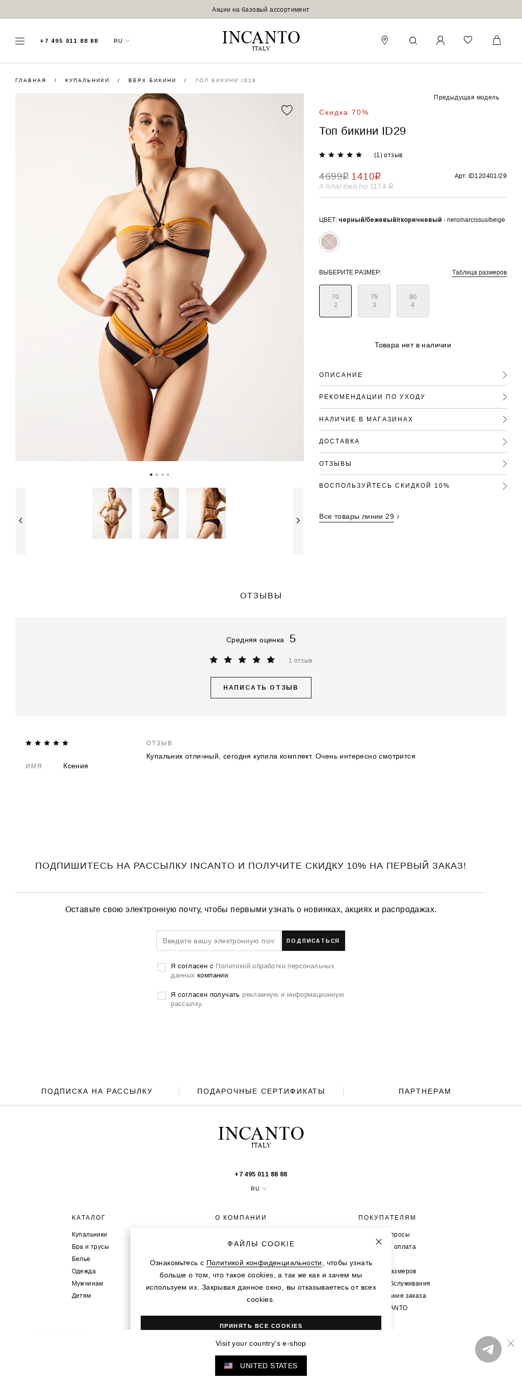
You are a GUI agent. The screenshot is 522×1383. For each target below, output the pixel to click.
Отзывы (335, 463)
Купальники (88, 80)
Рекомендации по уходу (372, 396)
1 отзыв (300, 660)
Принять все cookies (261, 1326)
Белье (81, 1259)
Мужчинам (87, 1283)
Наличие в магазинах (366, 419)
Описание (341, 375)
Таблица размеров (479, 272)
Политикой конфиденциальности (264, 1263)
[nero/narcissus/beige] (329, 242)
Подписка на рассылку (97, 1091)
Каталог (89, 1217)
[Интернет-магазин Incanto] (261, 41)
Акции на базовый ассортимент (260, 9)
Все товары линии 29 (356, 516)
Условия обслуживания (394, 1283)
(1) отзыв (388, 155)
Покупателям (387, 1217)
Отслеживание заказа (392, 1295)
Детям (81, 1295)
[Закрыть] (379, 1241)
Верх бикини (153, 80)
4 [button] (168, 473)
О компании (241, 1217)
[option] (261, 9)
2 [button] (156, 473)
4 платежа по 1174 (356, 186)
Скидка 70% (344, 112)
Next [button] (298, 521)
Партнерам (425, 1091)
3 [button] (162, 473)
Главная (32, 80)
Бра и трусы (90, 1246)
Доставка (339, 441)
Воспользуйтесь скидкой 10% (384, 485)
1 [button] (151, 473)
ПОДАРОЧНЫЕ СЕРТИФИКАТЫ (261, 1091)
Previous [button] (21, 521)
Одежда (84, 1271)
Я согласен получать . (257, 999)
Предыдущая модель (466, 97)
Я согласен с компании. (252, 970)
